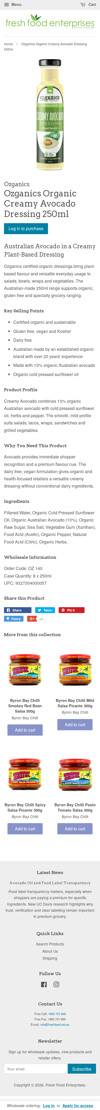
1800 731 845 (57, 1014)
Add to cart (25, 730)
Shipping (50, 958)
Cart (91, 4)
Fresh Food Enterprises (65, 1085)
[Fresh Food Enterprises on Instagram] (56, 985)
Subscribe (81, 1069)
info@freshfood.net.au (54, 1024)
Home (8, 43)
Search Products (50, 943)
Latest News (50, 872)
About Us (50, 951)
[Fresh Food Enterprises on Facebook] (44, 985)
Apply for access (77, 1105)
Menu (16, 4)
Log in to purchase (26, 228)
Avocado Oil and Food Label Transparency (50, 883)
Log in (49, 1105)
